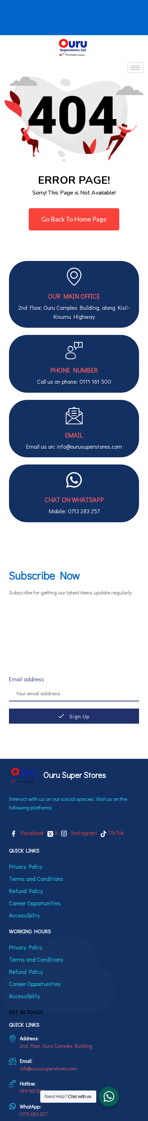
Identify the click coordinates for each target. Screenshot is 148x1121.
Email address (26, 679)
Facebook (31, 832)
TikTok (115, 832)
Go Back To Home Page (74, 219)
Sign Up (78, 716)
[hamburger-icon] (135, 67)
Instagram (83, 832)
